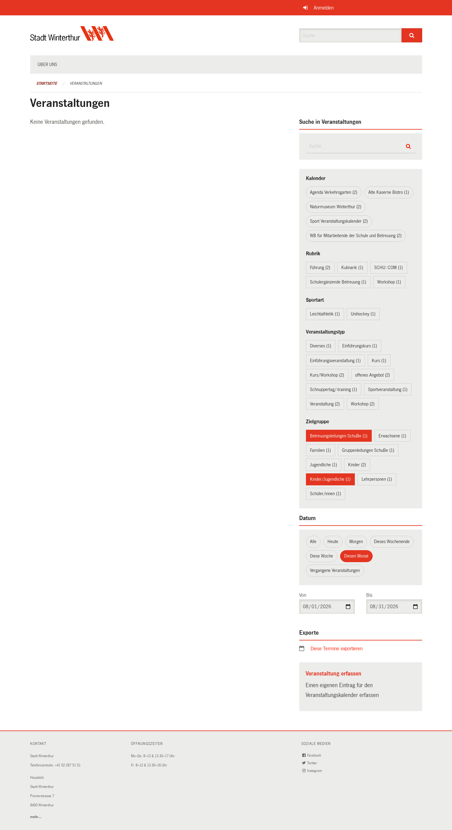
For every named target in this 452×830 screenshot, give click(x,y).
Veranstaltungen (86, 83)
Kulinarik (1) (352, 267)
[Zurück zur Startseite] (72, 38)
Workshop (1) (389, 282)
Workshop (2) (363, 403)
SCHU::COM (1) (388, 267)
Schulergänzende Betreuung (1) (338, 282)
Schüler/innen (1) (325, 493)
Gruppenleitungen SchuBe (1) (368, 450)
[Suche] (412, 35)
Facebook (314, 756)
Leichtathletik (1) (325, 313)
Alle (313, 541)
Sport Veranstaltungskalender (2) (339, 221)
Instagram (315, 771)
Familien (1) (320, 450)
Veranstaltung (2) (325, 403)
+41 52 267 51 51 (68, 765)
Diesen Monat (356, 556)
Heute (332, 541)
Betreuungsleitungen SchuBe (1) (338, 435)
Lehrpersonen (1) (377, 479)
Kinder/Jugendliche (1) (330, 479)
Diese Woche (321, 556)
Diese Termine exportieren (337, 648)
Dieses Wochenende (392, 541)
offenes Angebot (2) (372, 375)
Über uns (47, 64)
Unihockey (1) (363, 313)
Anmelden (324, 7)
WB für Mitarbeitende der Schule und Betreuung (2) (356, 235)
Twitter (312, 763)
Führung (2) (320, 267)
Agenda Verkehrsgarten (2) (333, 192)
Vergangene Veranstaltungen (335, 570)
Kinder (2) (357, 464)
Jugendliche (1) (323, 464)
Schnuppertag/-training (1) (333, 389)
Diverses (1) (320, 345)
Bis (369, 595)
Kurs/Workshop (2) (327, 375)
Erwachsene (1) (392, 435)
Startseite (46, 83)
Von (302, 595)
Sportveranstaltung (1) (387, 389)
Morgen (356, 541)
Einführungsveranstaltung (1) (335, 360)
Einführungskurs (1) (359, 345)
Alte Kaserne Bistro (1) (388, 192)
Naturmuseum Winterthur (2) (335, 206)
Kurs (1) (379, 360)
